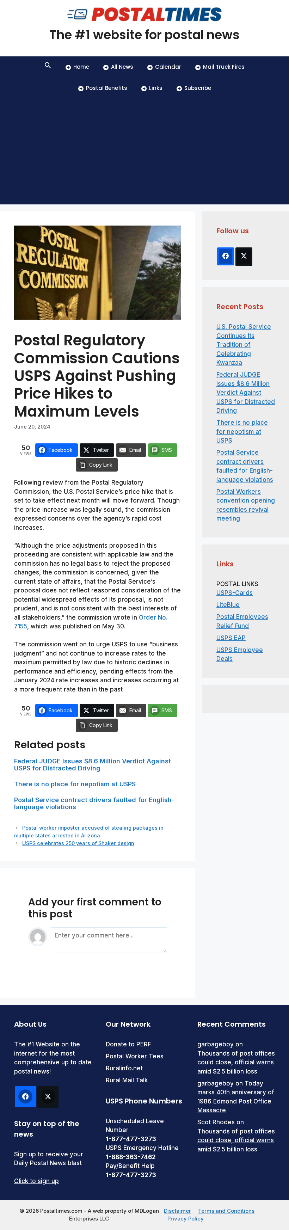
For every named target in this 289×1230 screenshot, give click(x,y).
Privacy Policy (185, 1218)
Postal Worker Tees (135, 1056)
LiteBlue (228, 604)
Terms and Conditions (226, 1210)
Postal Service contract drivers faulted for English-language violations (94, 803)
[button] (48, 67)
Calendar (168, 66)
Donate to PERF (128, 1044)
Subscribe (197, 88)
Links (155, 88)
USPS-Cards (234, 592)
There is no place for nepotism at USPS (75, 784)
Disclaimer (177, 1210)
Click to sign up (36, 1181)
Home (81, 66)
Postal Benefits (106, 88)
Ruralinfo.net (124, 1068)
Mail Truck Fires (224, 66)
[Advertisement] (144, 151)
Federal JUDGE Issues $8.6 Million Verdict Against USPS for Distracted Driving (92, 764)
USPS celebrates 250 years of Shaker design (78, 843)
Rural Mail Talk (127, 1080)
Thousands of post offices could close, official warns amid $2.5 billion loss (236, 1062)
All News (122, 66)
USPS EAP (231, 637)
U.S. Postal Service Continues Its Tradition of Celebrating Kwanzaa (243, 344)
